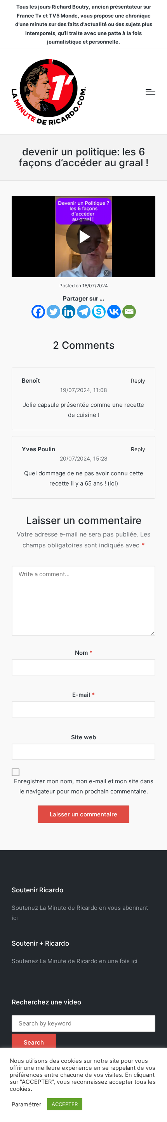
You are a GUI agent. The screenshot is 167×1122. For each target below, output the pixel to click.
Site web (83, 737)
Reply (138, 380)
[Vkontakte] (114, 311)
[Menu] (150, 92)
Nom (83, 652)
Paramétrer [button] (26, 1104)
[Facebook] (38, 311)
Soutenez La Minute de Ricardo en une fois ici (74, 961)
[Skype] (99, 311)
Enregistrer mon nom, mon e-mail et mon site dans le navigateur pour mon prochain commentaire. (83, 786)
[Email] (129, 311)
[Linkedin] (68, 311)
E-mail (83, 694)
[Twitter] (53, 311)
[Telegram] (83, 311)
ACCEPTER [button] (65, 1104)
